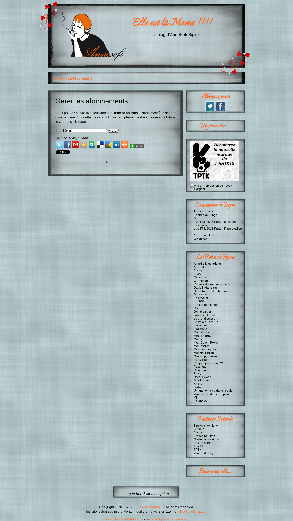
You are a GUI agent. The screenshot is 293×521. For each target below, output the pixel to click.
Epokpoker (201, 298)
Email (59, 130)
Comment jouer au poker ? (212, 284)
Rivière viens (202, 377)
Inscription (160, 493)
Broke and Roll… (205, 235)
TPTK (197, 449)
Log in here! (134, 493)
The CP (199, 446)
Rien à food (201, 370)
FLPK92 (199, 301)
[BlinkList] (124, 144)
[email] (75, 144)
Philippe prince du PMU (209, 363)
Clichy (198, 432)
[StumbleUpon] (92, 144)
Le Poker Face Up (206, 322)
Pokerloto (200, 366)
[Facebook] (67, 144)
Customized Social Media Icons (124, 519)
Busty (197, 274)
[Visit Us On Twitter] (210, 110)
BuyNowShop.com (194, 511)
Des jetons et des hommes (212, 291)
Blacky (198, 270)
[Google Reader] (108, 144)
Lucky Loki (201, 325)
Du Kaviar (200, 294)
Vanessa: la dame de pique (212, 394)
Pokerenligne (202, 442)
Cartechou (201, 280)
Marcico (199, 339)
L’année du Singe (205, 215)
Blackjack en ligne (206, 425)
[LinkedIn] (116, 144)
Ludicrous (200, 328)
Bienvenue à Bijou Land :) (73, 78)
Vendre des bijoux (206, 453)
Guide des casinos (206, 439)
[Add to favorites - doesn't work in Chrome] (83, 144)
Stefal (197, 387)
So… (197, 218)
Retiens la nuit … (205, 211)
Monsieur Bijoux (204, 352)
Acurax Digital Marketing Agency (168, 519)
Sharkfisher (201, 380)
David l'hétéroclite (206, 287)
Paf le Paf (200, 359)
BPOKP (199, 429)
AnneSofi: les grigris (207, 263)
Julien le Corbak (205, 315)
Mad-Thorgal (202, 335)
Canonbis (200, 277)
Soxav (198, 383)
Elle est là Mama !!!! (172, 23)
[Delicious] (100, 144)
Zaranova (200, 401)
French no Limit (204, 436)
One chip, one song (207, 356)
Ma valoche (201, 332)
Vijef (196, 397)
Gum (197, 308)
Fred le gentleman (206, 304)
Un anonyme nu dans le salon (214, 390)
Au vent (199, 267)
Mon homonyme (205, 349)
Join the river (202, 311)
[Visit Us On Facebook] (220, 110)
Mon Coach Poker (206, 342)
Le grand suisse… (206, 318)
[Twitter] (59, 144)
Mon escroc (202, 346)
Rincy (197, 373)
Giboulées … (202, 239)
